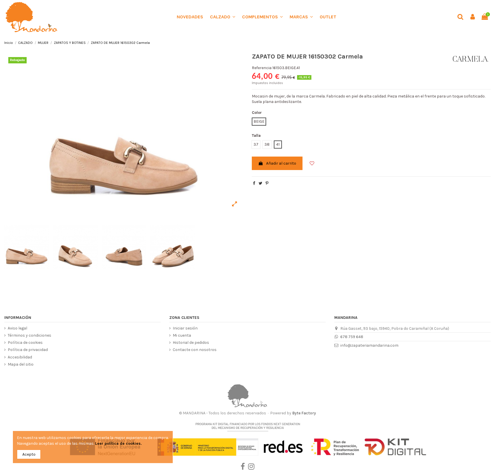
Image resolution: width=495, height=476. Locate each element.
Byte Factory (304, 413)
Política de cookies (25, 342)
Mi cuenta (182, 335)
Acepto (29, 454)
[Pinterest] (267, 183)
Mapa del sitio (21, 364)
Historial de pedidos (191, 342)
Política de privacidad (28, 349)
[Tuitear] (260, 183)
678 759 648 (351, 336)
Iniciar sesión (185, 328)
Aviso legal (17, 328)
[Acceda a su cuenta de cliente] (472, 17)
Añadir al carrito (281, 163)
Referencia (262, 67)
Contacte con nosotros (195, 349)
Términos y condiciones (29, 335)
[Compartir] (254, 183)
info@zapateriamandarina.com (369, 345)
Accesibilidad (20, 357)
